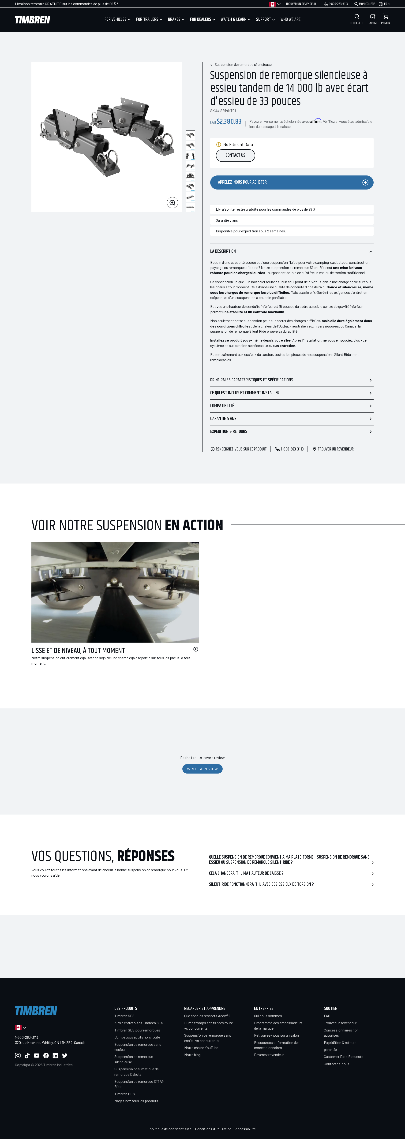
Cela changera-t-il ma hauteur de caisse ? (246, 873)
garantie (330, 1049)
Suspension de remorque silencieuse (243, 64)
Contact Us (235, 155)
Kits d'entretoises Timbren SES (138, 1022)
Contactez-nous (336, 1063)
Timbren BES (124, 1093)
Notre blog (192, 1054)
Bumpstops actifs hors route (137, 1037)
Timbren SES (124, 1015)
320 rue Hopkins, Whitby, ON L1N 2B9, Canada (50, 1042)
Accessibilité (245, 1129)
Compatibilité (222, 405)
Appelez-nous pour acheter (242, 182)
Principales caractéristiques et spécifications (251, 380)
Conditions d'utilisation (213, 1129)
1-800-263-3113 (26, 1037)
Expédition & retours (228, 431)
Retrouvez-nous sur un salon (276, 1035)
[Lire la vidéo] (196, 649)
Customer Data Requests (343, 1056)
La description (223, 251)
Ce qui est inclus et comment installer (244, 393)
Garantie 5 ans (223, 418)
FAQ (327, 1015)
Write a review (202, 769)
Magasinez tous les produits (136, 1100)
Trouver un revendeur (340, 1022)
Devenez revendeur (269, 1054)
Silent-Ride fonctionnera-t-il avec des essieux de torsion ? (261, 884)
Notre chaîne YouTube (201, 1047)
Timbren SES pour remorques (137, 1030)
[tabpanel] (111, 609)
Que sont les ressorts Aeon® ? (207, 1015)
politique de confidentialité (170, 1129)
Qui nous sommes (268, 1015)
